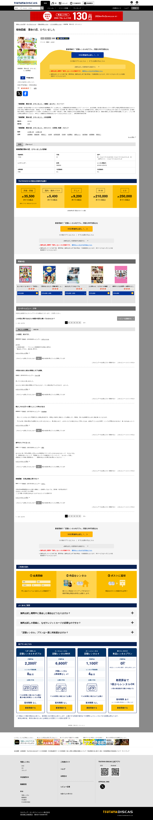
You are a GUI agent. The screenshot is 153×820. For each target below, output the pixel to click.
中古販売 (24, 800)
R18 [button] (134, 8)
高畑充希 (36, 134)
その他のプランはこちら (78, 61)
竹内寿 (64, 134)
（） (35, 88)
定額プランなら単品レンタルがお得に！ (93, 737)
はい (39, 358)
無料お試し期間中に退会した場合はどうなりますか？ (45, 613)
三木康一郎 (30, 132)
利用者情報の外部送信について (112, 751)
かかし (43, 483)
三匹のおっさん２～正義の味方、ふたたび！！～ (54, 286)
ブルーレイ (29, 144)
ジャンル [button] (50, 8)
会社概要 (16, 751)
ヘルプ (126, 8)
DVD (45, 3)
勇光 (43, 447)
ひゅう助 (37, 375)
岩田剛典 (29, 134)
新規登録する (30, 708)
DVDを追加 (21, 293)
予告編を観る (30, 78)
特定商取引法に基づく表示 (94, 751)
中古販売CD (77, 3)
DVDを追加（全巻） (47, 293)
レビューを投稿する (125, 318)
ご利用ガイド (116, 8)
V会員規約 (23, 751)
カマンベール (45, 339)
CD (55, 3)
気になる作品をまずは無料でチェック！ (116, 737)
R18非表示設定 (26, 802)
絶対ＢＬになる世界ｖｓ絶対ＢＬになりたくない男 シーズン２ (131, 286)
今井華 (50, 134)
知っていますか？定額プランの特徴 (69, 737)
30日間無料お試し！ (87, 55)
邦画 (47, 42)
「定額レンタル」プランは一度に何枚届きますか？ (44, 632)
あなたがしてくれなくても (72, 286)
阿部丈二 (43, 134)
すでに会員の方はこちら (97, 61)
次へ (84, 322)
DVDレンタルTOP (20, 24)
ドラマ (52, 42)
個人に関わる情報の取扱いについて (76, 751)
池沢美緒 (84, 134)
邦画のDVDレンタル (43, 24)
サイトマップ (125, 751)
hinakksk (44, 411)
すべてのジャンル (31, 24)
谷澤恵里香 (57, 134)
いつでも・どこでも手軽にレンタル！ (24, 737)
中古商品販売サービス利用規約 (57, 751)
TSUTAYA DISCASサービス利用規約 (37, 751)
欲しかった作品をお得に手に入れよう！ (47, 737)
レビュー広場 (65, 787)
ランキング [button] (77, 8)
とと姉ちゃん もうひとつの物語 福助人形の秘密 (103, 286)
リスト (131, 4)
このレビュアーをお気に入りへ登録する (103, 362)
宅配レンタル (25, 795)
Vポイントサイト (67, 794)
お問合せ (64, 776)
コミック (65, 3)
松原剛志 (69, 134)
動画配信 (90, 3)
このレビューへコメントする (125, 362)
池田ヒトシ (77, 134)
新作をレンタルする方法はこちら (92, 71)
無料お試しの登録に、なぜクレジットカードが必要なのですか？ (50, 622)
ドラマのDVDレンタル (56, 24)
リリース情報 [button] (63, 8)
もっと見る (131, 137)
